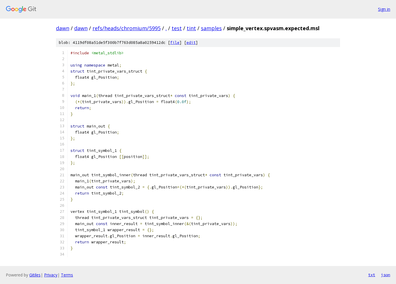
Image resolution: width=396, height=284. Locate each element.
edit (191, 42)
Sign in (384, 9)
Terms (67, 275)
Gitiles (35, 275)
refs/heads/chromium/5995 (126, 28)
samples (211, 28)
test (177, 28)
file (174, 42)
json (385, 274)
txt (371, 274)
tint (191, 28)
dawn (62, 28)
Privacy (50, 275)
